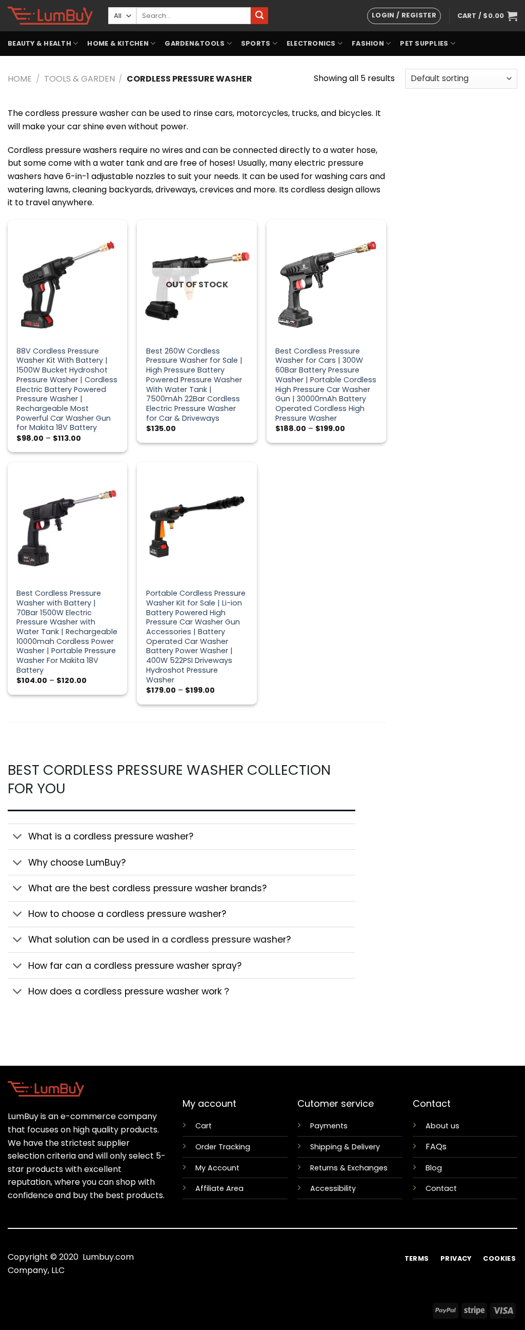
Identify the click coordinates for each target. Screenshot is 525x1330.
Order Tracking (222, 1147)
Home (20, 79)
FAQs (436, 1146)
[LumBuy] (50, 15)
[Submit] (259, 16)
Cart (203, 1126)
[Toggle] (18, 838)
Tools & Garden (79, 79)
